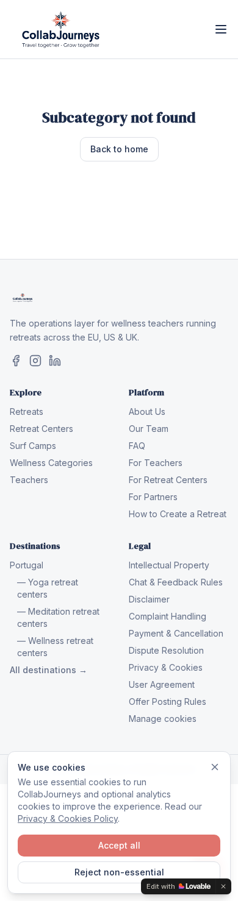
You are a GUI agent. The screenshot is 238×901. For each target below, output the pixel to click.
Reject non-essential (119, 872)
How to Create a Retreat (177, 514)
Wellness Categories (51, 463)
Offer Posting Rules (167, 701)
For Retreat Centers (168, 480)
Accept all (119, 845)
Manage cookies (163, 718)
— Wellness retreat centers (55, 646)
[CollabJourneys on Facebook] (16, 361)
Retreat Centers (41, 428)
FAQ (137, 445)
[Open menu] (221, 29)
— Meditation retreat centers (58, 617)
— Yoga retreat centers (47, 588)
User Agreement (162, 684)
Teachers (29, 480)
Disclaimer (149, 599)
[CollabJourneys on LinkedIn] (55, 361)
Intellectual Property (169, 565)
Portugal (26, 565)
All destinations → (48, 670)
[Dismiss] (215, 767)
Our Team (148, 428)
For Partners (153, 497)
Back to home (119, 149)
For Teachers (155, 463)
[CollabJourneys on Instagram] (35, 361)
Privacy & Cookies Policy (68, 818)
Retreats (26, 411)
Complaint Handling (167, 616)
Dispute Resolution (166, 650)
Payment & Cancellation (176, 633)
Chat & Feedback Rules (176, 582)
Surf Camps (33, 445)
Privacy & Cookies (166, 667)
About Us (147, 411)
